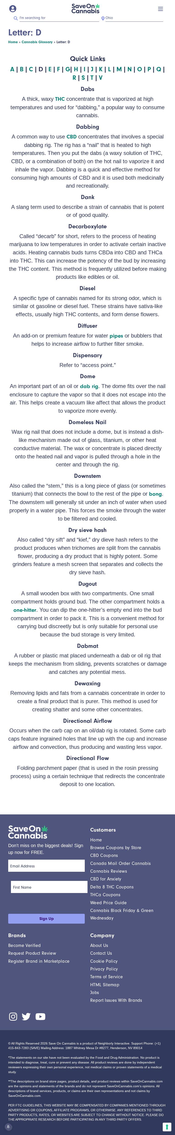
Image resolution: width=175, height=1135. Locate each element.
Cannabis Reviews (108, 871)
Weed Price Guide (108, 902)
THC (60, 99)
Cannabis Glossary (37, 42)
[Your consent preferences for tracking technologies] (167, 1127)
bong (155, 494)
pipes (116, 335)
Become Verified (24, 945)
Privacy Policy (104, 969)
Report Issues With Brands (116, 1000)
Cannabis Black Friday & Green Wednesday (121, 914)
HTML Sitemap (104, 984)
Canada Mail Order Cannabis (120, 863)
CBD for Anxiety (105, 879)
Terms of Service (106, 976)
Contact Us (101, 953)
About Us (99, 945)
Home (13, 42)
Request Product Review (32, 953)
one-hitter (24, 610)
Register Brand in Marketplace (38, 961)
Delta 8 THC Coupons (112, 887)
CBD (72, 136)
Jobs (94, 992)
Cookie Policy (104, 961)
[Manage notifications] (8, 1126)
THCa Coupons (105, 894)
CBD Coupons (104, 855)
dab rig (89, 386)
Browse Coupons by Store (115, 847)
